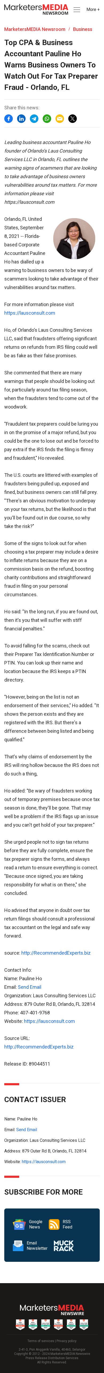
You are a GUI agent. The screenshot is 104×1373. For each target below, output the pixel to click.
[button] (76, 9)
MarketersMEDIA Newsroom (34, 29)
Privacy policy (67, 1341)
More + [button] (93, 9)
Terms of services (40, 1341)
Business (82, 29)
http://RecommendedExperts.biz (56, 953)
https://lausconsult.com (29, 313)
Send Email (29, 987)
